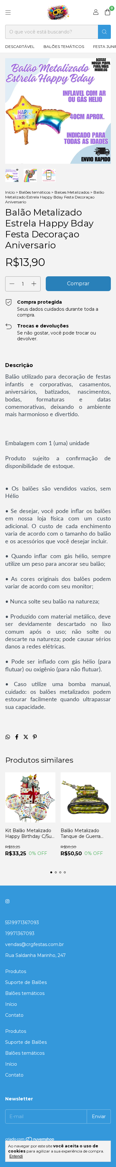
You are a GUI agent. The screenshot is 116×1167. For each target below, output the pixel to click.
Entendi (16, 1156)
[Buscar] (104, 32)
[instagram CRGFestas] (7, 901)
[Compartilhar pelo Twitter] (26, 737)
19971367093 (19, 933)
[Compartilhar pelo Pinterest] (34, 737)
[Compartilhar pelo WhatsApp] (8, 737)
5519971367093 (22, 922)
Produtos (15, 971)
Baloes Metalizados (71, 192)
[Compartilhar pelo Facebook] (17, 737)
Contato (14, 1015)
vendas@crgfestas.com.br (34, 944)
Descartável (19, 46)
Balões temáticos (64, 46)
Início (10, 192)
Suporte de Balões (26, 982)
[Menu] (8, 12)
